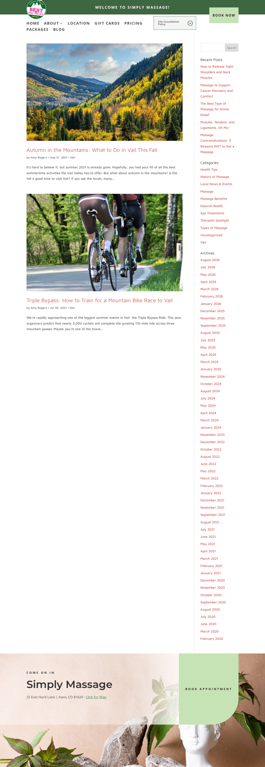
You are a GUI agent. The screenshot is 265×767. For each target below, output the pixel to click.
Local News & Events (216, 184)
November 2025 (212, 318)
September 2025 (213, 325)
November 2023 (212, 434)
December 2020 (212, 580)
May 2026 (208, 274)
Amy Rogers (39, 157)
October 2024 (211, 384)
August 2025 (210, 332)
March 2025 (209, 362)
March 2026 (209, 289)
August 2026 (210, 260)
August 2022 (210, 456)
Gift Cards (107, 24)
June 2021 (208, 536)
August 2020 (210, 609)
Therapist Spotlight (214, 220)
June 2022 (208, 464)
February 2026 (211, 296)
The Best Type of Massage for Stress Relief (214, 109)
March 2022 (209, 478)
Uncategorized (211, 235)
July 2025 (207, 340)
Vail (72, 157)
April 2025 (208, 354)
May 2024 (208, 405)
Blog (59, 30)
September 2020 (213, 602)
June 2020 (208, 624)
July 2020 (207, 616)
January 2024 (210, 427)
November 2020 (212, 587)
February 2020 (211, 638)
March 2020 (209, 631)
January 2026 (210, 304)
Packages (37, 30)
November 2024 (212, 376)
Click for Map (96, 697)
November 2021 (212, 507)
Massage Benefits (213, 198)
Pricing (133, 24)
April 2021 (208, 551)
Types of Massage (213, 228)
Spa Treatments (212, 213)
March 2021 (209, 558)
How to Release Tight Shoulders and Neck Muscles (216, 72)
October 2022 (210, 449)
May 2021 (207, 544)
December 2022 (212, 442)
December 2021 (212, 500)
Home (33, 24)
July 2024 (207, 398)
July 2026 (207, 267)
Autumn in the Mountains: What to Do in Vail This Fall (91, 150)
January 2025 (210, 369)
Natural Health (211, 206)
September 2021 (212, 515)
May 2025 (208, 347)
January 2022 (210, 493)
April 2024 (208, 413)
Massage (206, 191)
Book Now (224, 15)
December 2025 (212, 311)
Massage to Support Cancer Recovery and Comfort (216, 90)
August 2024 (210, 391)
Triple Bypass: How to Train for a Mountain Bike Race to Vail (99, 300)
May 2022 (208, 471)
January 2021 (210, 573)
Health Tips (208, 169)
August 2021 (209, 522)
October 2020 (211, 595)
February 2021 (211, 566)
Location (79, 24)
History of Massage (214, 177)
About (51, 24)
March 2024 (209, 420)
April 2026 (208, 282)
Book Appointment (208, 689)
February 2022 (211, 486)
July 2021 (207, 529)
